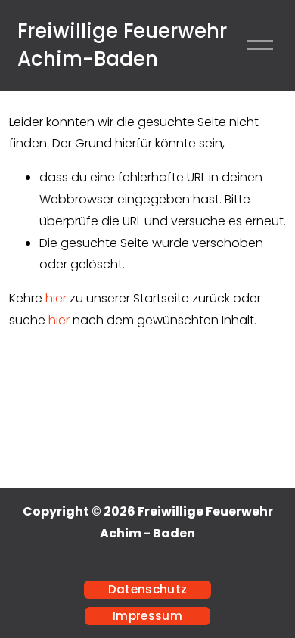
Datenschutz (147, 589)
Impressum (147, 616)
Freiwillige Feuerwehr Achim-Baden (122, 45)
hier (56, 298)
